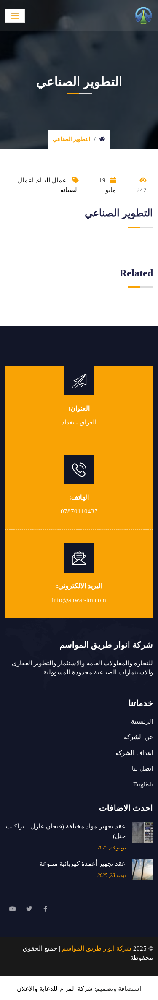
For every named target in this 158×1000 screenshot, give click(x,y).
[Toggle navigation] (15, 16)
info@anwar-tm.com (79, 599)
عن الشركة (138, 737)
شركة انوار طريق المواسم (96, 948)
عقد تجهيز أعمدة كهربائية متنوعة (83, 863)
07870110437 (79, 511)
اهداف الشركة (134, 753)
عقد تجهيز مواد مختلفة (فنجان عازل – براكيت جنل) (66, 831)
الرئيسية (142, 721)
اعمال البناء (52, 180)
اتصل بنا (142, 768)
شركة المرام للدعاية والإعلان (55, 988)
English (143, 784)
